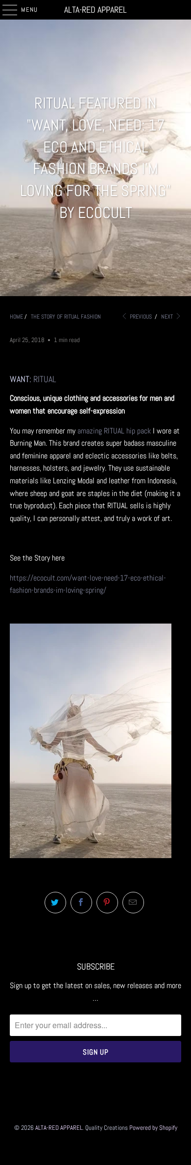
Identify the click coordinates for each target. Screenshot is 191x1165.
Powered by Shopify (153, 1127)
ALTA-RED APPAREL (95, 9)
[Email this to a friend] (133, 902)
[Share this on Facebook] (81, 902)
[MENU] (4, 10)
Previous (140, 317)
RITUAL (44, 379)
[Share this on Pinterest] (107, 902)
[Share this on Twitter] (55, 902)
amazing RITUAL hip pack (114, 431)
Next (167, 317)
